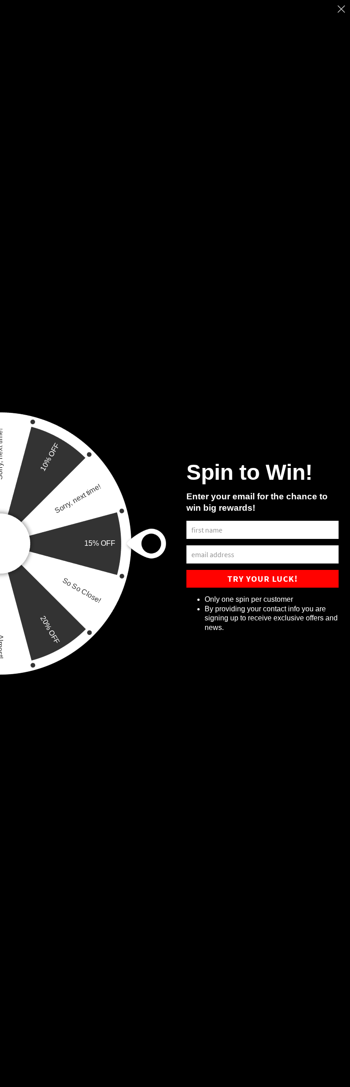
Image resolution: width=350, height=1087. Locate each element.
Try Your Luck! (262, 578)
